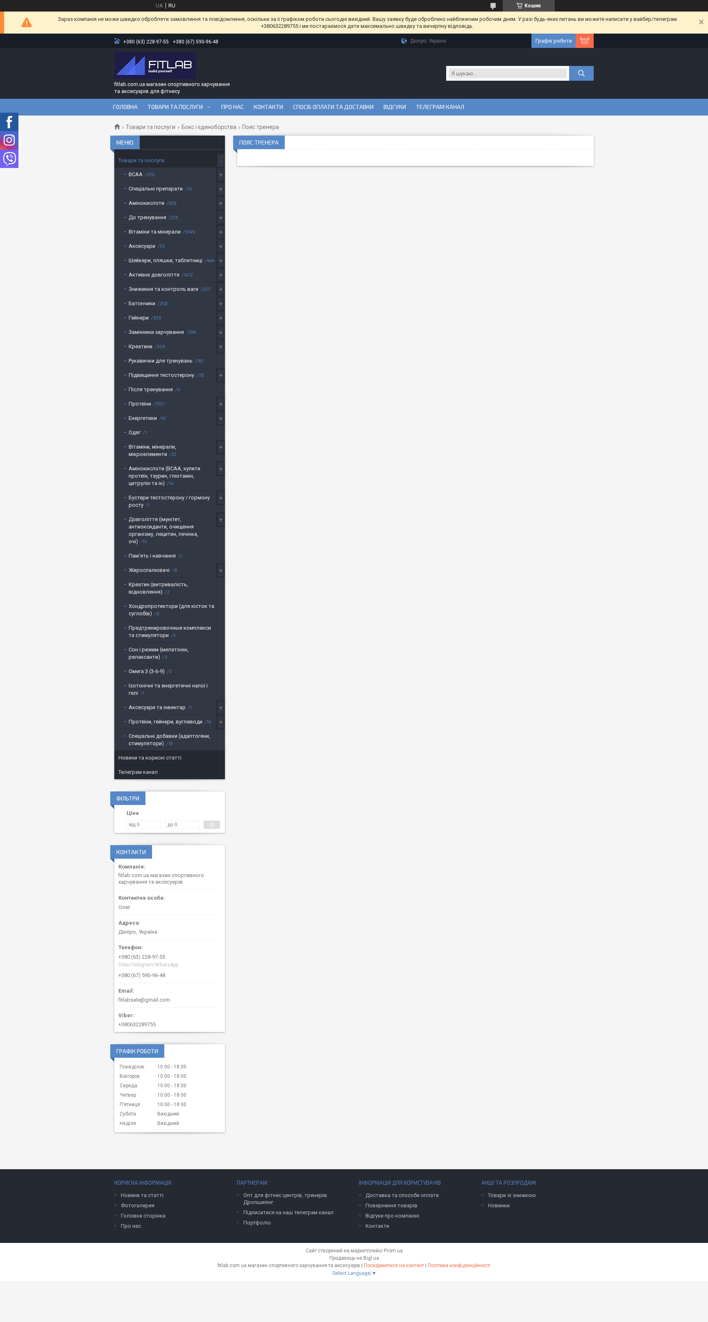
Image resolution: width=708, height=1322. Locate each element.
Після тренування (151, 389)
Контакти (268, 107)
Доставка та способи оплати (402, 1195)
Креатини (140, 346)
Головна (125, 107)
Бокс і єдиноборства (209, 127)
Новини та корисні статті (150, 758)
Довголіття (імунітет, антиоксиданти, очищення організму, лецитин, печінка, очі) (163, 530)
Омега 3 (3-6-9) (147, 671)
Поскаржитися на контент (394, 1265)
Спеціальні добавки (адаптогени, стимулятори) (169, 739)
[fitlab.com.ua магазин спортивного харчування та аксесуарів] (155, 66)
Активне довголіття (154, 275)
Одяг (135, 432)
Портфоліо (257, 1223)
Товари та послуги (175, 107)
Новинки (499, 1205)
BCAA (136, 174)
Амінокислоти (146, 203)
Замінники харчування (156, 332)
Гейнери (139, 318)
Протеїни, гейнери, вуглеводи (165, 722)
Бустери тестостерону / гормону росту (169, 501)
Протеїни (140, 404)
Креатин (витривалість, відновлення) (158, 588)
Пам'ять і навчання (152, 556)
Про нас (232, 107)
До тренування (147, 217)
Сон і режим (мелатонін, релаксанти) (158, 653)
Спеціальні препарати (156, 189)
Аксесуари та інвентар (157, 707)
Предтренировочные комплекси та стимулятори (170, 631)
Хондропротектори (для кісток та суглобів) (171, 610)
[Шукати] (581, 73)
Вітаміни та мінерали (155, 232)
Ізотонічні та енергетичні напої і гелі (168, 689)
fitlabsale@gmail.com (144, 1000)
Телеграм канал (440, 107)
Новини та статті (142, 1195)
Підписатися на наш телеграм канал (288, 1212)
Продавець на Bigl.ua (354, 1258)
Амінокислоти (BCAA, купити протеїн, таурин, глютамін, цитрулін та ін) (164, 475)
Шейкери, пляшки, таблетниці (165, 260)
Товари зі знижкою (512, 1195)
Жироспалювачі (149, 570)
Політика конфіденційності (459, 1265)
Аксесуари (142, 246)
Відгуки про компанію (392, 1216)
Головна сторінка (143, 1216)
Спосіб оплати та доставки (333, 107)
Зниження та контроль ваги (163, 289)
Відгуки (395, 107)
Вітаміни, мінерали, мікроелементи (152, 450)
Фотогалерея (137, 1205)
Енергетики (143, 418)
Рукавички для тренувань (161, 361)
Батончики (142, 303)
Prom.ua (393, 1251)
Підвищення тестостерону (161, 375)
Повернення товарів (391, 1205)
